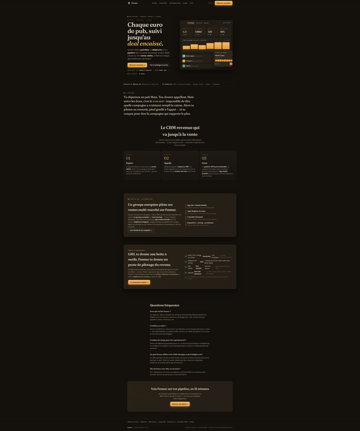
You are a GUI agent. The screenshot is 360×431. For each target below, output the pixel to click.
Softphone (143, 422)
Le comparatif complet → (139, 282)
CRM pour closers (133, 422)
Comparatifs (163, 3)
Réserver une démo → (137, 65)
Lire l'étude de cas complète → (141, 230)
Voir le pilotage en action (159, 65)
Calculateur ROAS (175, 3)
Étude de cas (171, 422)
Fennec (135, 3)
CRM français (152, 422)
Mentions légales (191, 427)
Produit (154, 3)
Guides (185, 3)
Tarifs (191, 3)
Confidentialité (202, 427)
